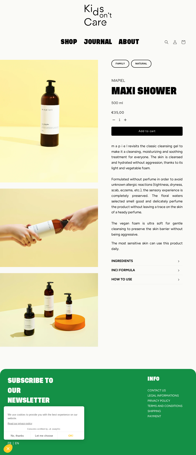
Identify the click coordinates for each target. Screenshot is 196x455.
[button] (166, 42)
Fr (9, 443)
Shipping (154, 411)
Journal (98, 42)
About (129, 42)
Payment (154, 416)
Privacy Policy (159, 400)
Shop (69, 42)
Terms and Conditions (165, 406)
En (17, 443)
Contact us (157, 390)
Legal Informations (163, 395)
